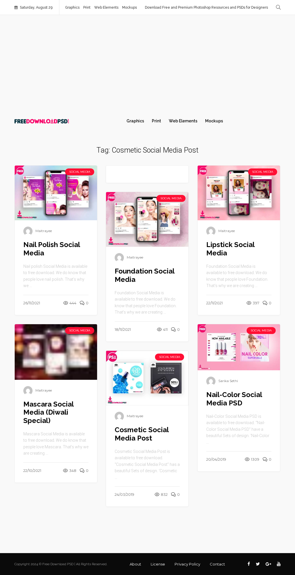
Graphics (72, 7)
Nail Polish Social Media (51, 248)
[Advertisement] (147, 64)
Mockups (129, 7)
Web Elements (106, 7)
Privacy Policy (187, 564)
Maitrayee (43, 231)
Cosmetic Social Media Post (142, 434)
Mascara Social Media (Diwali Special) (48, 412)
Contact (217, 564)
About (135, 564)
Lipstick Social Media (230, 248)
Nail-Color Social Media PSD (234, 398)
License (158, 564)
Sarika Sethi (228, 381)
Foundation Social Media (144, 275)
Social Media (79, 172)
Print (86, 7)
